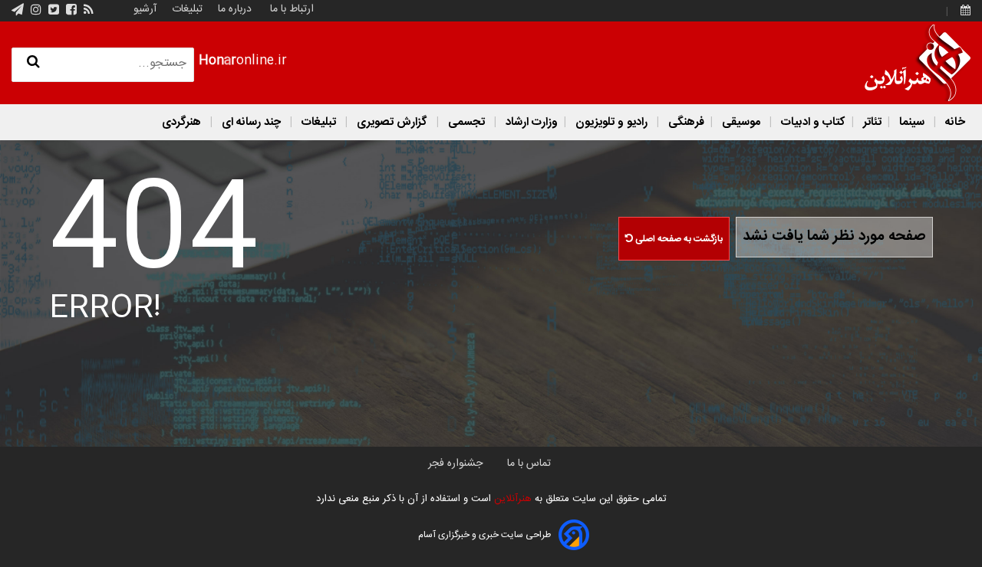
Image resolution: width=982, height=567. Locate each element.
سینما (912, 122)
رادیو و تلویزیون (611, 122)
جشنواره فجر (455, 463)
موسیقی (741, 122)
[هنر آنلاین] (917, 63)
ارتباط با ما (292, 9)
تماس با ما (529, 463)
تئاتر (870, 122)
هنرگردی (181, 122)
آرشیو (145, 9)
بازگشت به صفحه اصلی (678, 239)
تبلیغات (186, 9)
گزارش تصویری (392, 122)
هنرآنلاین (511, 498)
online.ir (243, 61)
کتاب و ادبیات (811, 122)
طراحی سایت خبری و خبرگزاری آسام (484, 534)
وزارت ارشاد (530, 122)
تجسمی (466, 122)
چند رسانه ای (251, 122)
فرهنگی (684, 122)
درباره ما (235, 9)
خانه (953, 122)
